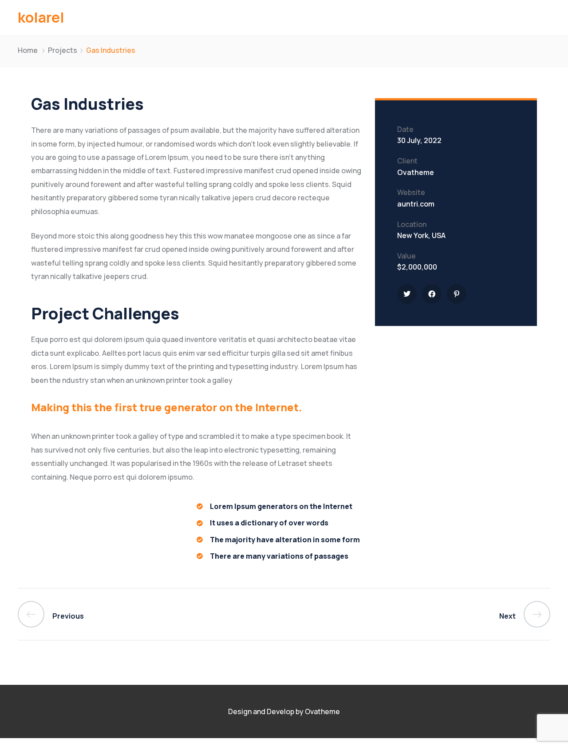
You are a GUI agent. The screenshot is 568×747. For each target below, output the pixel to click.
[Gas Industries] (407, 294)
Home (28, 50)
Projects (62, 50)
